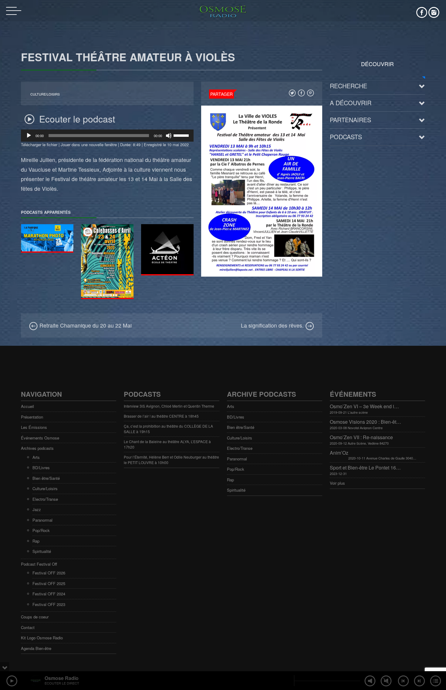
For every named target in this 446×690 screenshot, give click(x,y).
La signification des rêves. (273, 325)
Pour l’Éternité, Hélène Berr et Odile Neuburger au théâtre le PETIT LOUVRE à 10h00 (171, 459)
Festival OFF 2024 (48, 594)
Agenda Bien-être (36, 648)
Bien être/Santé (46, 478)
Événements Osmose (40, 438)
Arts (36, 457)
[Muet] (169, 136)
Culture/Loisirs (45, 94)
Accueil (27, 406)
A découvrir (350, 102)
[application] (107, 136)
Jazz (36, 509)
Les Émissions (34, 427)
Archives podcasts (37, 448)
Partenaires (350, 119)
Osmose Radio (62, 678)
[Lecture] (29, 136)
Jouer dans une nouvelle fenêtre (89, 144)
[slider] (182, 135)
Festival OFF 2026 (48, 573)
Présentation (32, 417)
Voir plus (337, 483)
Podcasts (346, 136)
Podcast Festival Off (39, 564)
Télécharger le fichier (39, 144)
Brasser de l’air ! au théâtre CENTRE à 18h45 (161, 416)
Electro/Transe (45, 499)
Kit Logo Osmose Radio (42, 638)
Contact (28, 627)
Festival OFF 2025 (48, 583)
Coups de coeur (35, 617)
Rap (35, 541)
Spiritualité (41, 551)
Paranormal (42, 520)
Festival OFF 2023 (48, 604)
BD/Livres (41, 467)
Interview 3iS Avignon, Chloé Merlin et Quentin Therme (169, 406)
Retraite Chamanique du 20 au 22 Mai (85, 325)
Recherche (348, 85)
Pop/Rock (41, 530)
